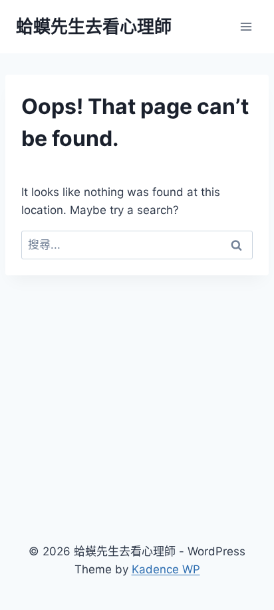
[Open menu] (245, 26)
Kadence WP (166, 569)
